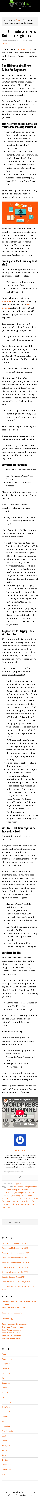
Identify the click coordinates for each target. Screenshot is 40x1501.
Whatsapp (6, 1465)
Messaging (6, 1402)
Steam (4, 1441)
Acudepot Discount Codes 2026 (15, 1253)
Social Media (7, 1431)
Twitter (5, 1460)
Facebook (6, 1373)
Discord (5, 1368)
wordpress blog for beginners (19, 1195)
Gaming (5, 1378)
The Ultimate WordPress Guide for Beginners (19, 33)
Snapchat (6, 1426)
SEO (4, 1421)
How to (5, 1392)
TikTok (5, 1450)
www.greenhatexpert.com (14, 1172)
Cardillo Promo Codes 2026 (13, 1277)
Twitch (5, 1455)
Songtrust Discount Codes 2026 (15, 1267)
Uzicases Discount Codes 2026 (15, 1272)
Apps (4, 1354)
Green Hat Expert (20, 3)
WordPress (7, 1469)
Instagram (6, 1397)
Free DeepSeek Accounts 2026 (15, 1243)
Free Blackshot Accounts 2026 (15, 1257)
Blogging (17, 1184)
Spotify (5, 1436)
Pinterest (6, 1412)
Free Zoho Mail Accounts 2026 (15, 1248)
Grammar (6, 1383)
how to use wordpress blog (25, 1187)
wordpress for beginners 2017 (15, 1198)
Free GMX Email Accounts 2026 (15, 1262)
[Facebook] (20, 1177)
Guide (4, 1388)
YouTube (5, 1474)
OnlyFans (6, 1407)
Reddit (5, 1416)
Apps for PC (7, 1359)
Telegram (6, 1445)
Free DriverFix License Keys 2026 (16, 1282)
